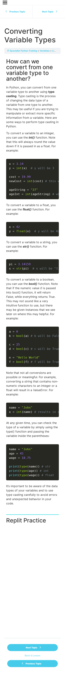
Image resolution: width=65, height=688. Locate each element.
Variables (45, 50)
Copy (54, 162)
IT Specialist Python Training (22, 50)
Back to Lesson (32, 655)
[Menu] (5, 2)
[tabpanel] (32, 360)
